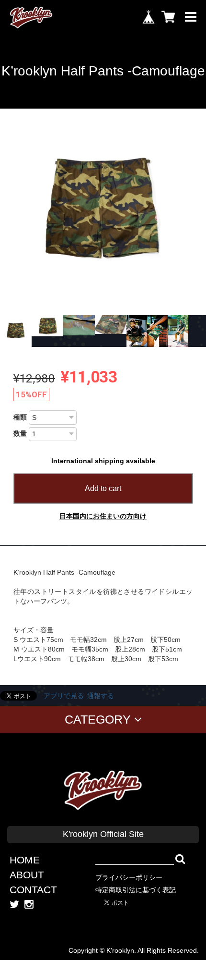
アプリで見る (64, 696)
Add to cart (103, 488)
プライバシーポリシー (128, 877)
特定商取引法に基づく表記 (135, 890)
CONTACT (33, 889)
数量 (20, 433)
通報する (100, 696)
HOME (25, 859)
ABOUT (27, 874)
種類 (20, 417)
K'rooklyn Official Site (103, 834)
